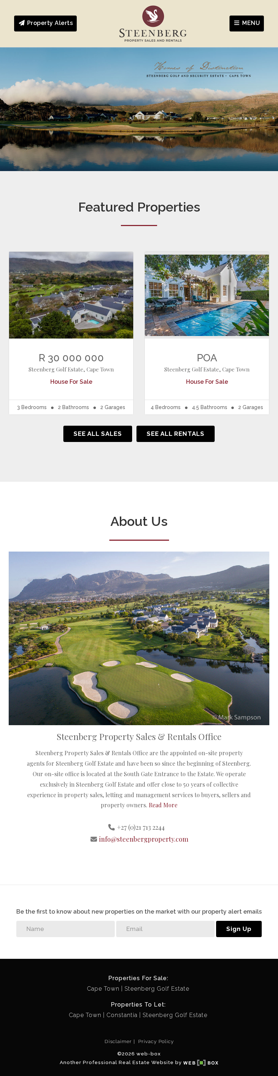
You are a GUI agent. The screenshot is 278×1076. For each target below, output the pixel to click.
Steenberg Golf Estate (157, 988)
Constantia (122, 1015)
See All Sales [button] (97, 433)
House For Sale (71, 381)
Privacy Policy (156, 1041)
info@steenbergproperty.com (143, 839)
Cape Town (103, 988)
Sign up (239, 928)
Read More (163, 805)
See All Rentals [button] (176, 433)
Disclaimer (118, 1041)
